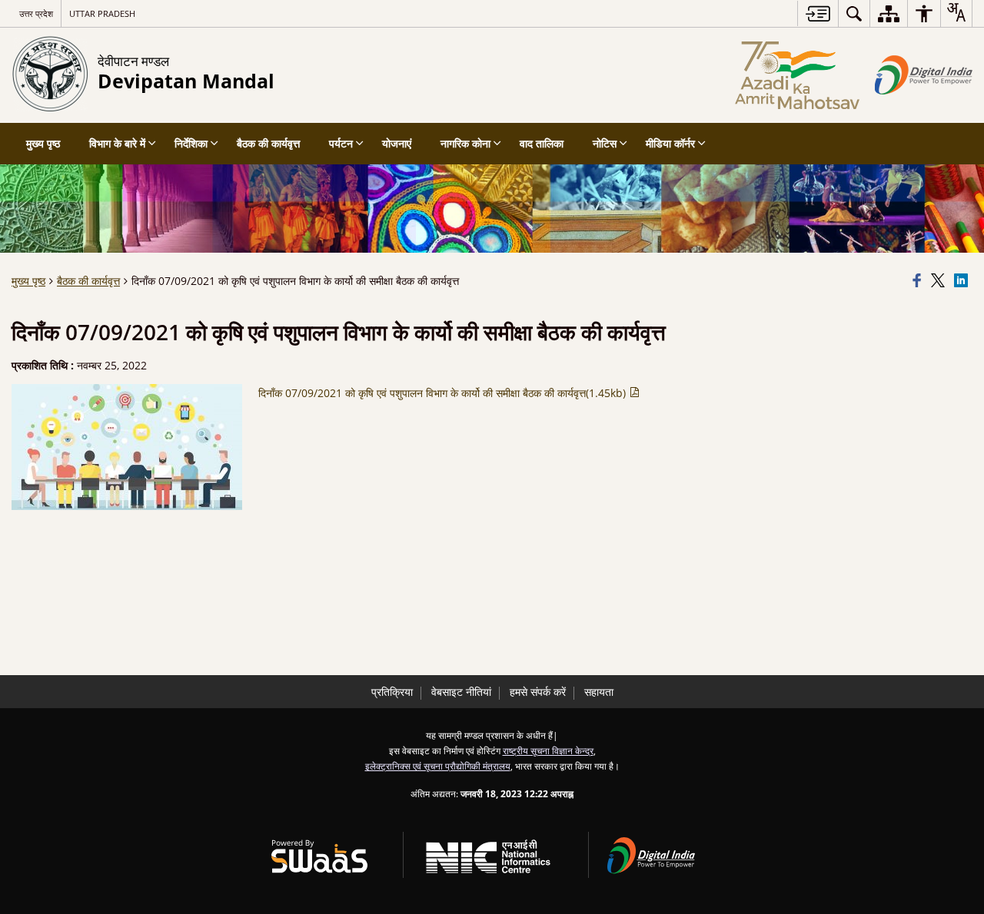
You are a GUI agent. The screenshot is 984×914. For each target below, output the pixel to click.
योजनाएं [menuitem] (396, 143)
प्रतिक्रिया (392, 691)
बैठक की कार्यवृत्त (88, 280)
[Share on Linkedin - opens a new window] (963, 281)
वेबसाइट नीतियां (461, 691)
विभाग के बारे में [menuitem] (117, 143)
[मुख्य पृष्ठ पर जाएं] (817, 13)
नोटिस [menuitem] (605, 143)
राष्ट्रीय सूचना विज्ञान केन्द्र (548, 750)
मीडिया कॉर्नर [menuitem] (670, 143)
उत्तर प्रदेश (36, 13)
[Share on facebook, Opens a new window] (919, 281)
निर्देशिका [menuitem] (191, 143)
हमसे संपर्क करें (538, 691)
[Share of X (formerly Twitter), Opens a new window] (940, 281)
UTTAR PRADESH (102, 13)
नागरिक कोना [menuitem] (465, 143)
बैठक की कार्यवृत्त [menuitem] (268, 143)
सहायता (598, 691)
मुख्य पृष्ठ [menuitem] (43, 143)
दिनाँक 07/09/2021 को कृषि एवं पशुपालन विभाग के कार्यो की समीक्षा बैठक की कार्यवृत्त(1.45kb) (443, 393)
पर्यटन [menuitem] (341, 143)
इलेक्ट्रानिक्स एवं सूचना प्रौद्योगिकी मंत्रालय (437, 766)
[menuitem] (854, 13)
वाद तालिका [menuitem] (541, 143)
